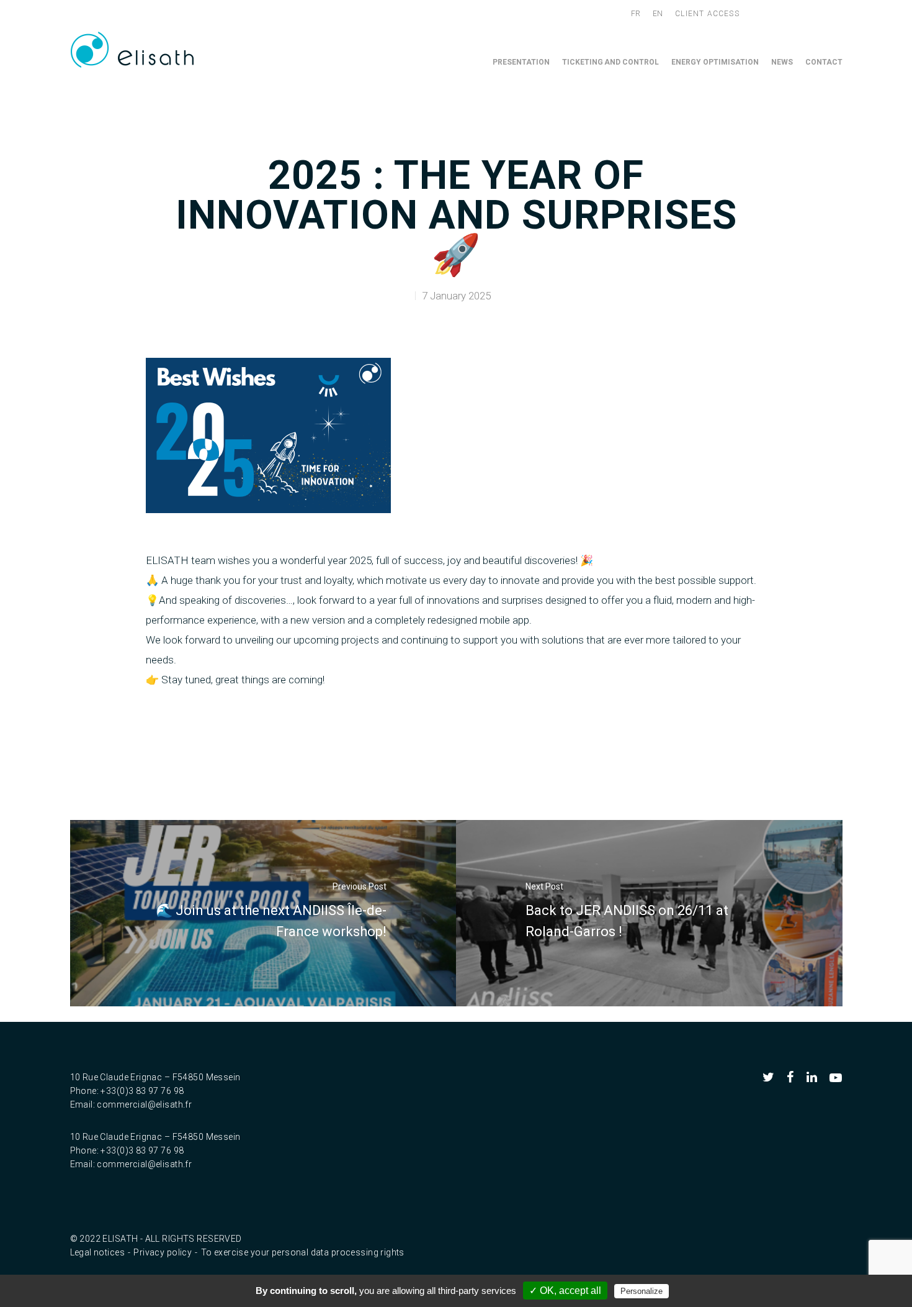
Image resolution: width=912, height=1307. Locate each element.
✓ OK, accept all (565, 1290)
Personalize (641, 1291)
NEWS (782, 62)
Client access (707, 13)
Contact (824, 62)
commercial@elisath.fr (144, 1104)
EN (658, 13)
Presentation (521, 62)
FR (635, 13)
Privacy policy (162, 1252)
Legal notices (97, 1252)
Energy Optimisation (715, 62)
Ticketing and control (610, 62)
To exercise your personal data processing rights (303, 1252)
